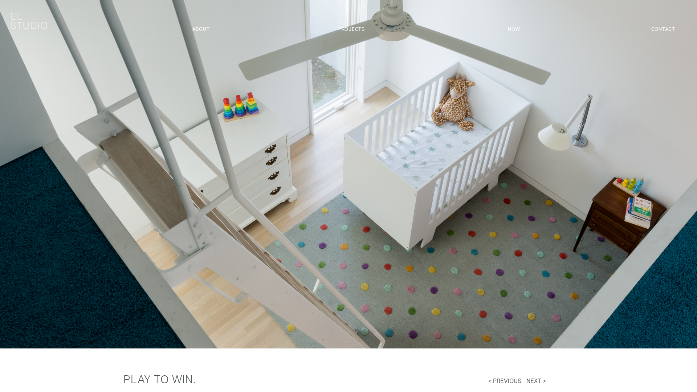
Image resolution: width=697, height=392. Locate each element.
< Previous (504, 382)
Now (514, 29)
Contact (663, 29)
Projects (351, 29)
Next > (536, 382)
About (201, 29)
